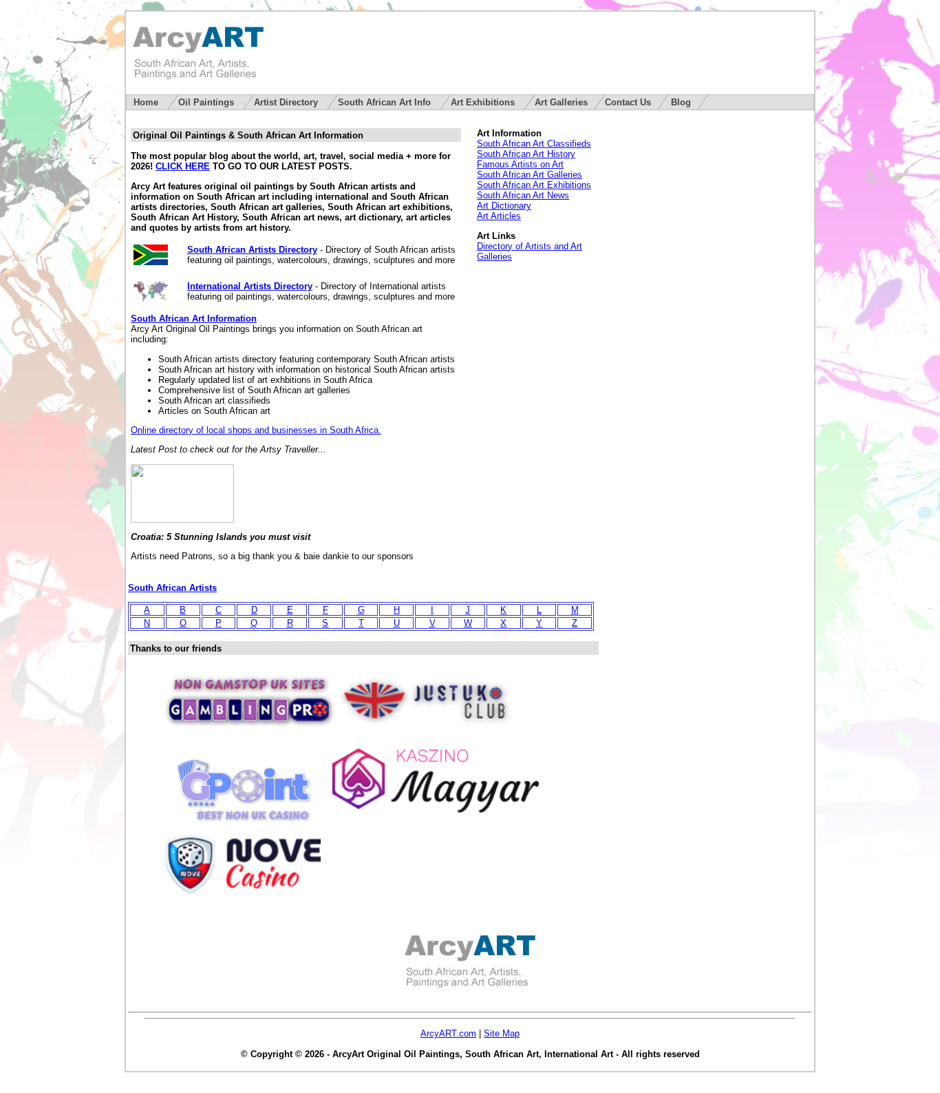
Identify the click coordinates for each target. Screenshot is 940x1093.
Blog (681, 102)
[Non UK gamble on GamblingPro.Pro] (249, 732)
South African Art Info (386, 102)
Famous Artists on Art (520, 164)
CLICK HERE (183, 166)
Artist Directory (287, 102)
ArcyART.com (448, 1033)
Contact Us (628, 102)
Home (147, 102)
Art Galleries (561, 102)
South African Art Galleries (529, 174)
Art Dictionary (504, 205)
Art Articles (499, 216)
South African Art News (523, 195)
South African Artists (172, 588)
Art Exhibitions (484, 102)
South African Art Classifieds (534, 143)
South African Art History (526, 154)
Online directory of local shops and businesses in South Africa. (256, 430)
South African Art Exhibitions (534, 185)
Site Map (502, 1033)
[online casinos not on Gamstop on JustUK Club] (424, 732)
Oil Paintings (207, 102)
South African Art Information (194, 318)
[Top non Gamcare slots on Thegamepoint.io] (244, 821)
